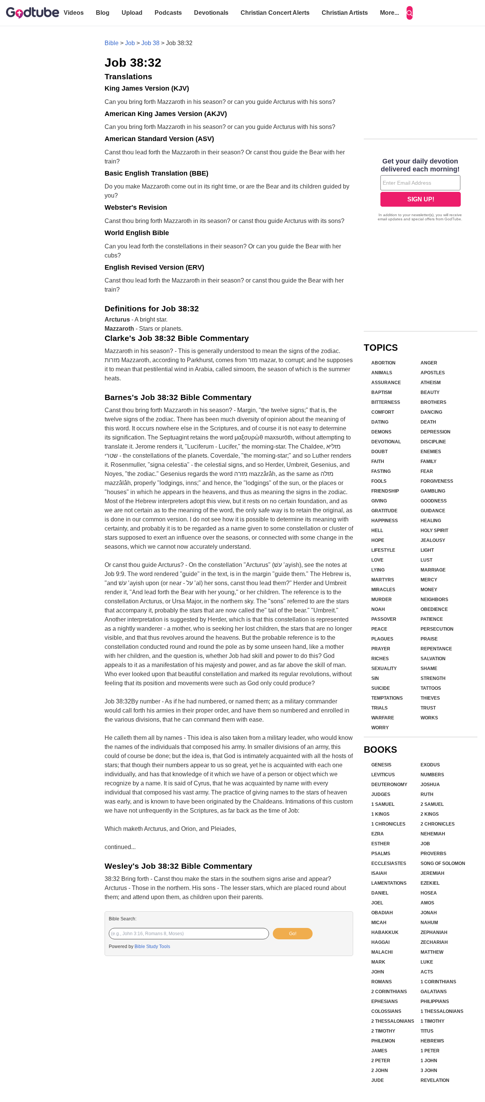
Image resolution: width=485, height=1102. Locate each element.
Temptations (387, 698)
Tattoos (431, 688)
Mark (378, 962)
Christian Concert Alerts (275, 12)
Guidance (433, 510)
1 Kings (380, 814)
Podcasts (168, 12)
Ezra (377, 834)
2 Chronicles (438, 824)
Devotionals (211, 12)
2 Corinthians (389, 991)
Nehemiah (433, 834)
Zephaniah (434, 932)
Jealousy (433, 540)
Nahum (429, 922)
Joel (377, 903)
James (379, 1050)
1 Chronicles (388, 824)
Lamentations (389, 883)
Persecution (437, 629)
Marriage (433, 570)
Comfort (382, 412)
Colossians (386, 1011)
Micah (378, 922)
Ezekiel (430, 883)
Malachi (382, 952)
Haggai (380, 942)
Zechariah (434, 942)
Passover (383, 619)
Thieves (430, 698)
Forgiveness (437, 481)
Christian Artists (345, 12)
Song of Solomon (443, 863)
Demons (381, 432)
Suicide (380, 688)
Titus (427, 1031)
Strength (433, 678)
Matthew (432, 952)
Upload (132, 12)
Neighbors (434, 599)
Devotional (386, 441)
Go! (292, 933)
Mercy (429, 579)
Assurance (386, 382)
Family (428, 461)
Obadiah (382, 912)
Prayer (380, 648)
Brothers (433, 402)
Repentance (436, 648)
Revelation (435, 1080)
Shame (429, 668)
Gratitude (384, 510)
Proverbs (433, 853)
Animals (381, 372)
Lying (378, 570)
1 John (429, 1060)
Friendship (385, 491)
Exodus (430, 765)
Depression (436, 432)
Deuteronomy (389, 784)
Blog (103, 12)
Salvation (433, 658)
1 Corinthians (438, 981)
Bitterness (385, 402)
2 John (379, 1070)
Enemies (431, 451)
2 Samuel (432, 804)
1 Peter (430, 1050)
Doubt (379, 451)
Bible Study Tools (152, 946)
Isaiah (379, 873)
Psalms (380, 853)
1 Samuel (382, 804)
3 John (429, 1070)
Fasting (381, 471)
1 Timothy (432, 1021)
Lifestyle (383, 550)
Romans (381, 981)
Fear (427, 471)
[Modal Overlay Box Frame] (420, 190)
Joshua (430, 784)
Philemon (383, 1041)
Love (377, 560)
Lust (426, 560)
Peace (379, 629)
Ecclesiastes (388, 863)
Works (429, 718)
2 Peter (380, 1060)
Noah (378, 609)
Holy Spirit (434, 530)
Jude (377, 1080)
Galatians (434, 991)
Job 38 (150, 43)
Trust (428, 708)
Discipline (433, 441)
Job (130, 43)
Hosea (429, 893)
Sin (375, 678)
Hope (377, 540)
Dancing (431, 412)
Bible (112, 43)
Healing (431, 520)
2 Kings (430, 814)
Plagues (382, 639)
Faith (377, 461)
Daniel (379, 893)
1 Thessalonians (442, 1011)
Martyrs (382, 579)
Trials (379, 708)
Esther (380, 843)
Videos (74, 12)
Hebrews (432, 1041)
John (377, 972)
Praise (429, 639)
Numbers (432, 774)
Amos (427, 903)
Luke (427, 962)
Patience (432, 619)
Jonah (429, 912)
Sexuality (384, 668)
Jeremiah (432, 873)
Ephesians (384, 1001)
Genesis (381, 765)
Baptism (381, 392)
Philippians (435, 1001)
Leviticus (383, 774)
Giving (379, 501)
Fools (378, 481)
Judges (380, 794)
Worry (380, 727)
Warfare (382, 718)
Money (429, 589)
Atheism (431, 382)
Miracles (383, 589)
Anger (429, 363)
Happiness (384, 520)
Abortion (383, 363)
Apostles (433, 372)
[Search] (410, 13)
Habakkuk (385, 932)
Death (428, 422)
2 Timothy (383, 1031)
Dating (379, 422)
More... (389, 12)
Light (427, 550)
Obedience (434, 609)
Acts (427, 972)
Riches (380, 658)
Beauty (430, 392)
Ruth (427, 794)
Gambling (433, 491)
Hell (377, 530)
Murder (381, 599)
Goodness (434, 501)
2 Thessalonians (392, 1021)
